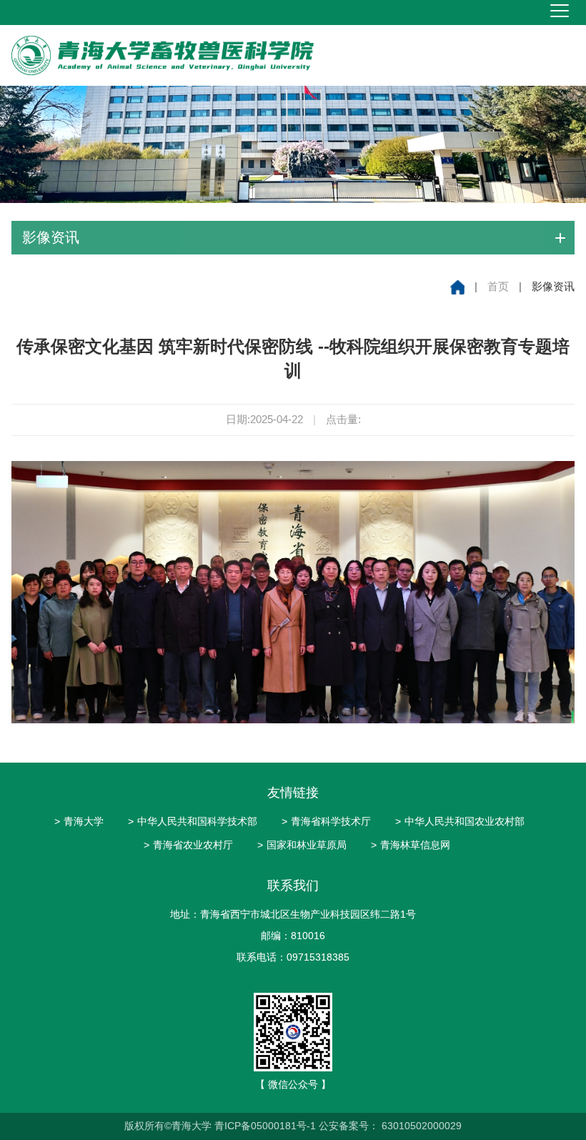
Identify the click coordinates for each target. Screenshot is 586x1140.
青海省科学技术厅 (326, 821)
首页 (498, 286)
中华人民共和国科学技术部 (192, 821)
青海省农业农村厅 (188, 845)
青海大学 (79, 821)
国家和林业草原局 (302, 845)
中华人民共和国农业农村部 (460, 821)
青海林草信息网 (410, 845)
